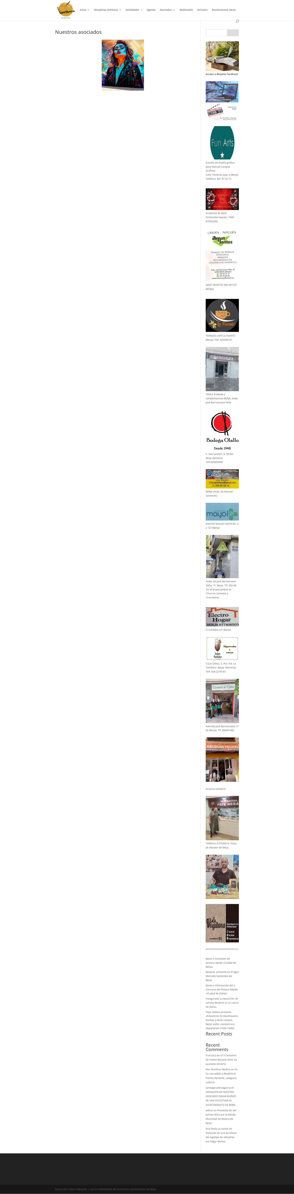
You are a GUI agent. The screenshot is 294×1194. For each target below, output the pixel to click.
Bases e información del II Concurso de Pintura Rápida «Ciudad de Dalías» (222, 989)
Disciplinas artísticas (106, 10)
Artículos (202, 10)
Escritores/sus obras (224, 10)
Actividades (132, 10)
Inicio (83, 10)
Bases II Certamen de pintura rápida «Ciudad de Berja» (221, 962)
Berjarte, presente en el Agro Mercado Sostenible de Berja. (222, 976)
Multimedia (186, 10)
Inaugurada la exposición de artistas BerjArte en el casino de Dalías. (222, 1002)
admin (209, 1110)
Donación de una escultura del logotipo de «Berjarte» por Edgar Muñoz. (221, 1137)
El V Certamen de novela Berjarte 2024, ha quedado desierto (221, 1059)
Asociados (166, 10)
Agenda (151, 10)
